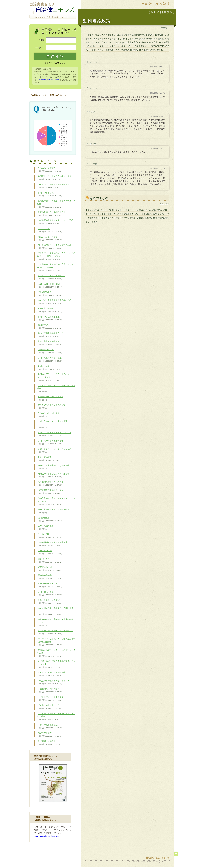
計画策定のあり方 (50, 351)
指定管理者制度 (50, 734)
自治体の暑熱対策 (50, 194)
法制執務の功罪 (50, 552)
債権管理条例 (50, 519)
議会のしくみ (50, 560)
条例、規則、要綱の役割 (50, 285)
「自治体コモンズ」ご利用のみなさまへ (48, 95)
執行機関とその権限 (50, 742)
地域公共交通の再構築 (50, 238)
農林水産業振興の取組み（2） (51, 334)
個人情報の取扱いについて (157, 858)
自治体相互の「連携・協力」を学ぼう (55, 632)
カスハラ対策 (50, 230)
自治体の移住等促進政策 (50, 318)
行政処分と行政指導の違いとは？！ (53, 682)
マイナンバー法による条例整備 (52, 673)
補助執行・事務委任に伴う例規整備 (53, 467)
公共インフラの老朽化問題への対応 (53, 186)
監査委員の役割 (50, 568)
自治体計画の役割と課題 (48, 414)
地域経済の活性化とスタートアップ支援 (55, 221)
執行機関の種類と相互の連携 (50, 483)
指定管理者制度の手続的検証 (50, 491)
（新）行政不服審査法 (50, 726)
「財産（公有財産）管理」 (50, 706)
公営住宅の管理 (50, 458)
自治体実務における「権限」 (50, 359)
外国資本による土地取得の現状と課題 (54, 177)
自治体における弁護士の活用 (50, 442)
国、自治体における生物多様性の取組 (54, 246)
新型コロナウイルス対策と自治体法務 (54, 450)
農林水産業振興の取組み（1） (51, 342)
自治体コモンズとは (157, 3)
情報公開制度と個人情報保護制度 (52, 543)
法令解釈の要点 (50, 293)
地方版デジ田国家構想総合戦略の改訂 (54, 301)
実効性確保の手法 (50, 576)
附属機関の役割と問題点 (50, 690)
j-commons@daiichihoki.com (48, 80)
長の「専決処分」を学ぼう (50, 601)
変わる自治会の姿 (50, 310)
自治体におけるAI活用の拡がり (51, 277)
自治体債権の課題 (50, 593)
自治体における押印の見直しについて (54, 434)
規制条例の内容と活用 (50, 585)
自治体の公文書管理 (50, 169)
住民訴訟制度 (50, 535)
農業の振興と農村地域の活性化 (51, 213)
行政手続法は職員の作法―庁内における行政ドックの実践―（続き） (56, 256)
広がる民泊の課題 (45, 527)
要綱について (50, 367)
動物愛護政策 (50, 326)
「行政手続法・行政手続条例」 (51, 698)
